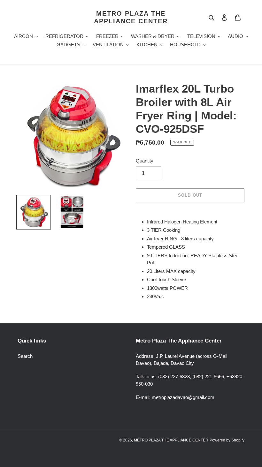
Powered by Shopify (227, 440)
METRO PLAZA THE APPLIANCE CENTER (131, 17)
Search (25, 356)
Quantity (144, 160)
